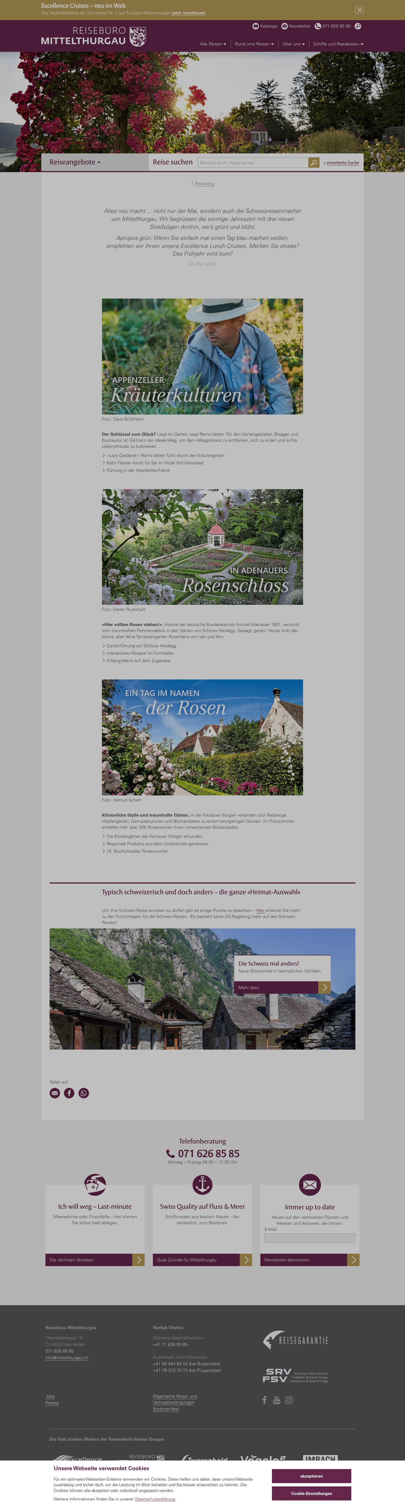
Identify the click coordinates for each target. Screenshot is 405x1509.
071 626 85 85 (208, 1153)
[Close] (359, 10)
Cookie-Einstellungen (311, 1493)
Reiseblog (204, 183)
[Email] (55, 1096)
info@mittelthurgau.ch (66, 1357)
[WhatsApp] (84, 1096)
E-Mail (270, 1229)
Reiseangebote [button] (73, 162)
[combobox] (259, 162)
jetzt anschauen (188, 12)
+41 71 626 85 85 (170, 1344)
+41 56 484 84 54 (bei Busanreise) (186, 1363)
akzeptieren (311, 1476)
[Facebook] (69, 1096)
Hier (260, 910)
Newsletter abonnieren (286, 1260)
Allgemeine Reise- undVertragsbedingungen (175, 1399)
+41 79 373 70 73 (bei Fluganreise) (187, 1370)
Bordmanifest (166, 1409)
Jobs (50, 1396)
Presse (52, 1402)
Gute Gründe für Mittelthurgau (187, 1260)
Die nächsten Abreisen (72, 1260)
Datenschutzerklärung (155, 1499)
